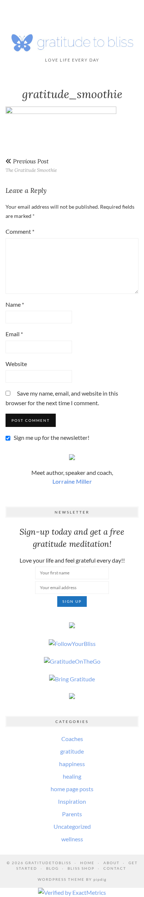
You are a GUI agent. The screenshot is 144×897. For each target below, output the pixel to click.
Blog (52, 868)
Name (15, 304)
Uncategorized (72, 826)
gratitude (72, 751)
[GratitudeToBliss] (72, 41)
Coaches (72, 738)
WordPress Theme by (72, 879)
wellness (72, 838)
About (111, 863)
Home (87, 863)
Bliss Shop (81, 868)
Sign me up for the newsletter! (51, 437)
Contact (114, 868)
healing (72, 776)
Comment (20, 231)
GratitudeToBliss (48, 863)
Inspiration (72, 801)
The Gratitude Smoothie (31, 165)
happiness (72, 763)
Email (14, 333)
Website (16, 363)
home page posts (72, 788)
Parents (72, 813)
